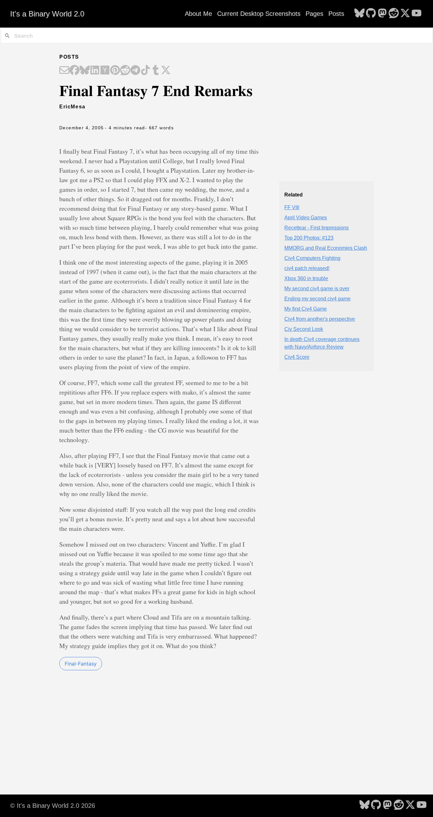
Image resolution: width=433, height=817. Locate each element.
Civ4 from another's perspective (319, 319)
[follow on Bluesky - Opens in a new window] (359, 13)
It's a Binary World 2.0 (47, 14)
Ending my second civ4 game (317, 298)
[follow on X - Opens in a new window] (405, 13)
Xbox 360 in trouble (306, 278)
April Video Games (305, 217)
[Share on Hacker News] (105, 70)
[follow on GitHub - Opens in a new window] (371, 13)
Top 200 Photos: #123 (308, 238)
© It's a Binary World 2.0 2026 (52, 805)
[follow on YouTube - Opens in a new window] (416, 13)
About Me (198, 13)
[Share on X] (166, 70)
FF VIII (291, 207)
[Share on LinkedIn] (95, 70)
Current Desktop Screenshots (259, 13)
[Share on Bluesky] (85, 70)
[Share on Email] (64, 70)
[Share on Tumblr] (156, 70)
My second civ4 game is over (316, 288)
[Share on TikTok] (145, 70)
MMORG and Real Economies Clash (325, 248)
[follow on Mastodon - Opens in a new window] (382, 13)
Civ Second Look (303, 329)
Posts (336, 13)
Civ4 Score (296, 357)
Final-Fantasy (81, 663)
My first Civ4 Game (305, 309)
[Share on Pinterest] (115, 70)
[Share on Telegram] (135, 70)
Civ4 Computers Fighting (312, 258)
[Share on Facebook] (74, 70)
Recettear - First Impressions (316, 227)
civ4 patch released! (306, 268)
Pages (314, 13)
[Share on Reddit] (125, 70)
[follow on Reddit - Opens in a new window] (394, 13)
